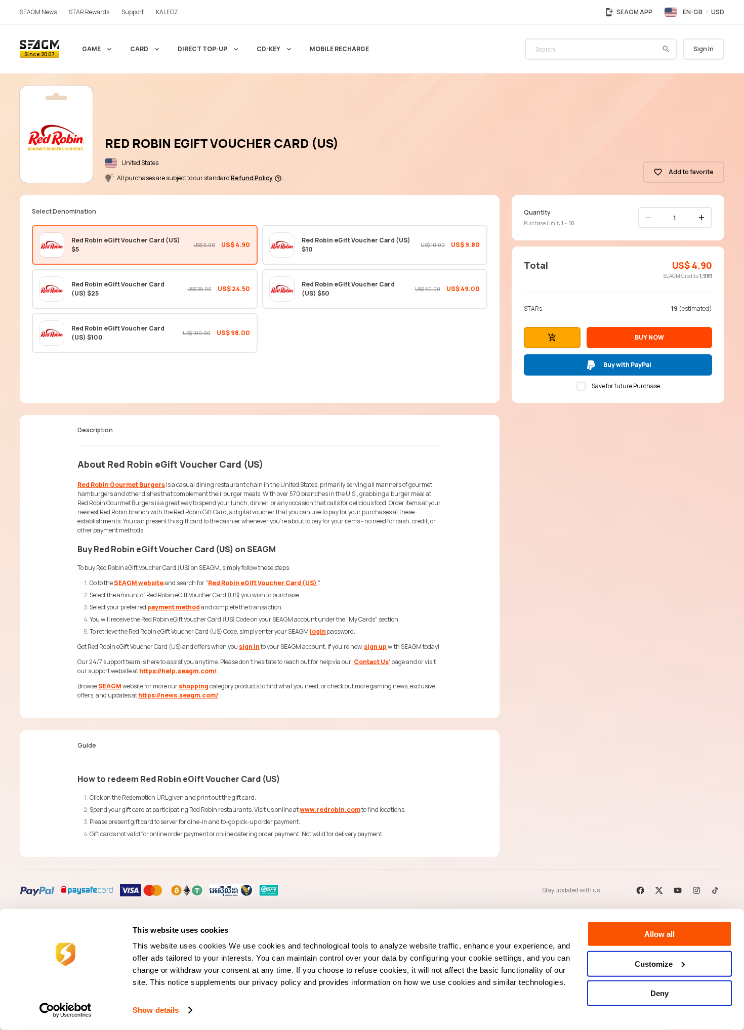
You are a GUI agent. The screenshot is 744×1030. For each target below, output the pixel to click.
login (318, 631)
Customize (654, 963)
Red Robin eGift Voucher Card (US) (263, 583)
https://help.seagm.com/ (178, 671)
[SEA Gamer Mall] (39, 49)
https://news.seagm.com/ (178, 695)
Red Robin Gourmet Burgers (121, 484)
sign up (375, 646)
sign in (249, 646)
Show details (156, 1010)
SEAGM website (138, 583)
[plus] (701, 217)
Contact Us (371, 661)
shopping (194, 686)
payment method (173, 607)
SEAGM (109, 686)
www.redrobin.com (330, 809)
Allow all (659, 934)
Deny (659, 993)
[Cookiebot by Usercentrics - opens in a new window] (65, 1010)
